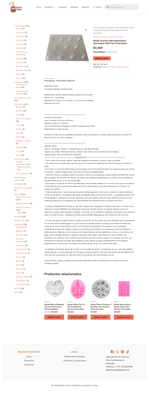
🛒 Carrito (97, 7)
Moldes (110, 28)
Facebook (63, 7)
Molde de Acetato (121, 28)
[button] (54, 7)
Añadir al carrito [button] (54, 317)
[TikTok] (127, 351)
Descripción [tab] (49, 81)
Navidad (119, 37)
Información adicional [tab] (65, 81)
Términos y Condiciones (74, 360)
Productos (48, 7)
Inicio (39, 7)
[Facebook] (112, 351)
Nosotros (86, 7)
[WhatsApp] (117, 351)
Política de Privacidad (74, 356)
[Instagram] (122, 351)
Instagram (74, 7)
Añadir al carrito (102, 58)
